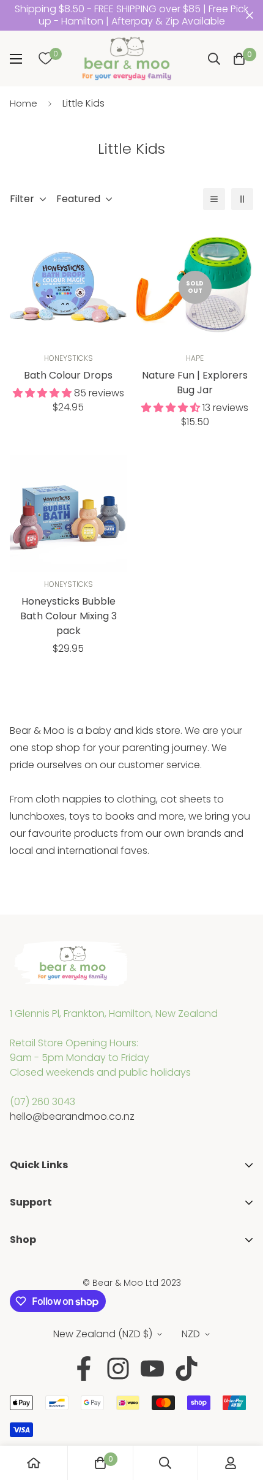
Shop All (28, 1273)
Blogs (22, 1255)
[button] (239, 59)
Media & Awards (48, 1217)
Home (23, 103)
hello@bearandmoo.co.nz (72, 1116)
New (20, 1312)
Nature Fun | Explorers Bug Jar (195, 382)
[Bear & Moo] (127, 58)
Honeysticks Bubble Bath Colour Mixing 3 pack (68, 616)
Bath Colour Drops (68, 375)
